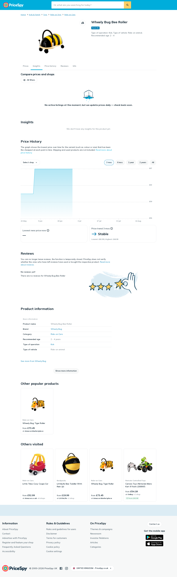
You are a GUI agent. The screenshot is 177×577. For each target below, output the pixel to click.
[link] (37, 411)
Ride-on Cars (70, 15)
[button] (29, 80)
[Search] (127, 5)
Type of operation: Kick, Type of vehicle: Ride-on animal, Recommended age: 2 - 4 (116, 34)
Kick (52, 344)
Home (23, 15)
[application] (88, 195)
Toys (45, 15)
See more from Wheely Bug (33, 361)
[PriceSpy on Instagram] (66, 568)
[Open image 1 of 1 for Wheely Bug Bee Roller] (50, 40)
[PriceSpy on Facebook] (61, 568)
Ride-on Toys (55, 15)
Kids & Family (34, 15)
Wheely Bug (56, 329)
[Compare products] (83, 23)
